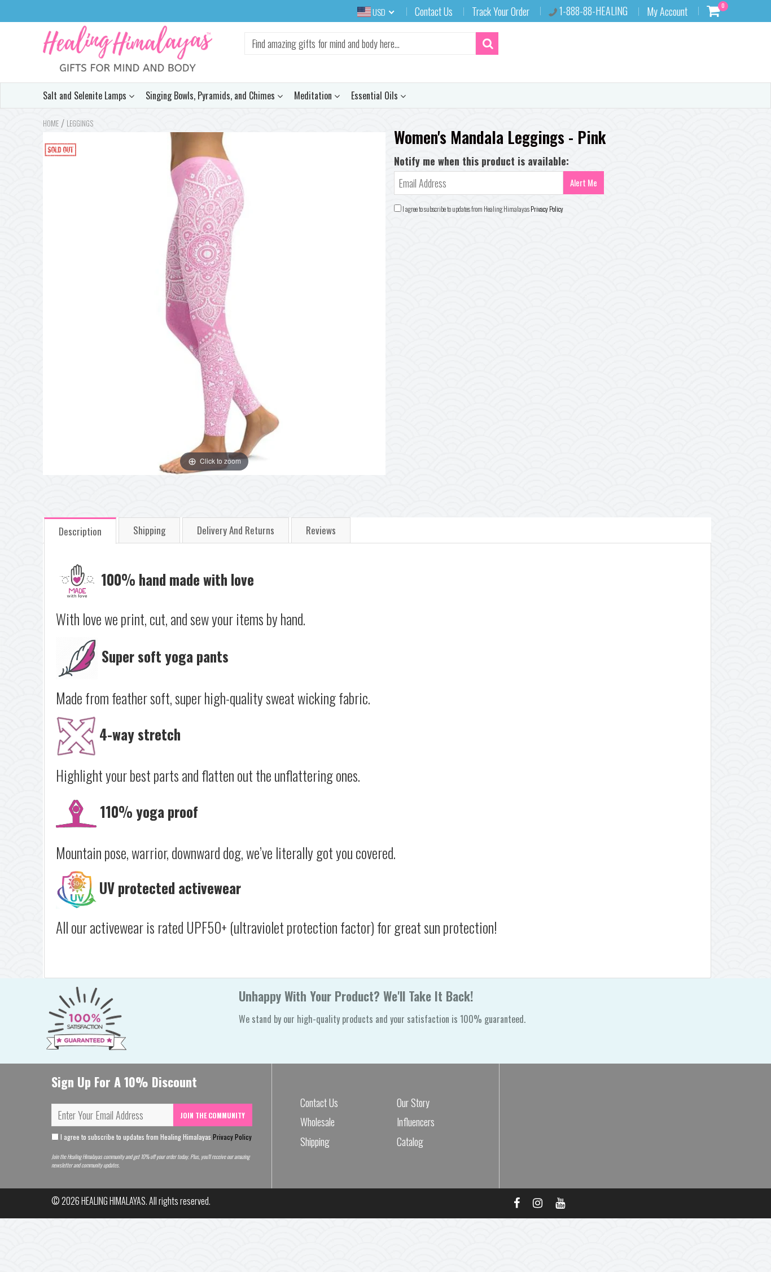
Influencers (416, 1121)
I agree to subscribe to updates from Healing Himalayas (155, 1137)
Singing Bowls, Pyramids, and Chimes (211, 95)
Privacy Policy (547, 209)
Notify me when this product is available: (481, 161)
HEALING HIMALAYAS (113, 1201)
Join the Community (212, 1115)
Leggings (80, 123)
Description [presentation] (80, 531)
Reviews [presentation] (321, 530)
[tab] (80, 530)
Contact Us (434, 11)
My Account (667, 11)
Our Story (413, 1102)
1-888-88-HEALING (592, 10)
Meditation (314, 95)
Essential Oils (375, 95)
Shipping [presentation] (149, 530)
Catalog (410, 1141)
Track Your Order (500, 11)
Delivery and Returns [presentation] (235, 530)
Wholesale (317, 1121)
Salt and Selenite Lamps (86, 95)
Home (51, 123)
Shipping (315, 1141)
